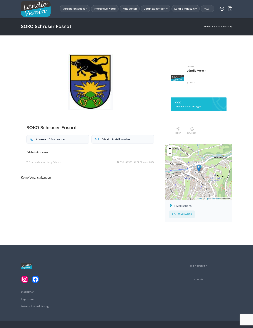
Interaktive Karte (105, 8)
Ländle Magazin (184, 8)
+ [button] (170, 148)
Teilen (178, 132)
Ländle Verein (196, 70)
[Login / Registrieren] (221, 8)
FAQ (207, 8)
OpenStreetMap (213, 198)
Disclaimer (27, 291)
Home (207, 26)
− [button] (170, 153)
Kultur (217, 26)
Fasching (227, 26)
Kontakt (198, 279)
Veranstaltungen (155, 8)
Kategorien (129, 8)
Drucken (192, 132)
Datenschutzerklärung (35, 306)
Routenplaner (182, 214)
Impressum (27, 299)
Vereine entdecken (74, 8)
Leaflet (199, 198)
